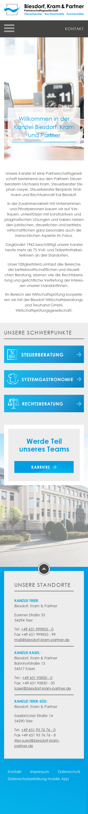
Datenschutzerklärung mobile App (38, 778)
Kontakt (74, 28)
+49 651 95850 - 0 (37, 677)
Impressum (39, 771)
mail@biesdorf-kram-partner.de (42, 639)
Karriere (40, 467)
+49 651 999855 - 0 (37, 629)
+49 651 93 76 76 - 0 (38, 729)
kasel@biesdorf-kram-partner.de (42, 688)
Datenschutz (69, 771)
